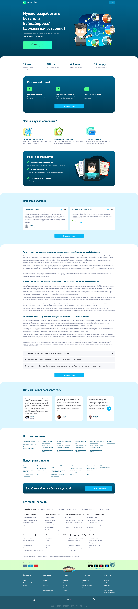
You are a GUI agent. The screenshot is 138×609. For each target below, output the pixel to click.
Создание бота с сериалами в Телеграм (64, 442)
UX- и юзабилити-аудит (93, 522)
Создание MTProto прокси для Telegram (77, 473)
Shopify (48, 545)
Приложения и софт (30, 535)
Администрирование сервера (76, 538)
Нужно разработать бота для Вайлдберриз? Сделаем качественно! (64, 556)
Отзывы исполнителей (88, 587)
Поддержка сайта (50, 525)
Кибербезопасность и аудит (76, 548)
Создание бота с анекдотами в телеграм (47, 446)
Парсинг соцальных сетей (30, 520)
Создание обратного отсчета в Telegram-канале (58, 475)
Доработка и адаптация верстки (95, 520)
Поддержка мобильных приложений (33, 548)
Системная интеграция (71, 525)
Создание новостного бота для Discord (47, 442)
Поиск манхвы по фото (42, 465)
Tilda (47, 540)
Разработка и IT (108, 580)
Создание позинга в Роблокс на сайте (42, 469)
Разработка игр (49, 527)
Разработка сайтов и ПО (29, 556)
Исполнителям (45, 583)
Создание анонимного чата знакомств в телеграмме (63, 446)
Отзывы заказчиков (87, 585)
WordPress (49, 538)
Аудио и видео (107, 585)
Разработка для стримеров (52, 530)
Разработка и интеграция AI (74, 514)
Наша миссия (85, 578)
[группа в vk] (25, 566)
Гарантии (25, 585)
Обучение (44, 580)
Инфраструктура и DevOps (77, 535)
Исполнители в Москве (109, 592)
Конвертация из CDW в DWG (42, 473)
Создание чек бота (92, 465)
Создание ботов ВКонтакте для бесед (65, 450)
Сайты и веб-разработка (53, 514)
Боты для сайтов (94, 543)
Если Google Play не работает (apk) (96, 568)
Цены (24, 580)
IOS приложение (27, 538)
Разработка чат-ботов (97, 535)
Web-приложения (27, 545)
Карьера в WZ (85, 580)
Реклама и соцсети (108, 578)
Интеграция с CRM (94, 545)
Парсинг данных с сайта (30, 517)
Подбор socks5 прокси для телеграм (28, 475)
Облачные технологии (74, 545)
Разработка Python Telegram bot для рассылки (97, 442)
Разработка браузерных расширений (33, 550)
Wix (47, 543)
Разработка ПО (49, 522)
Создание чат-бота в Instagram (80, 450)
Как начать (25, 578)
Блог (64, 583)
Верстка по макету (91, 517)
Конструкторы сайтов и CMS (56, 535)
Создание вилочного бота (111, 442)
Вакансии (65, 580)
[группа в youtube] (36, 566)
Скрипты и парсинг (29, 514)
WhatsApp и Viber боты (95, 540)
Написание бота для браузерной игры (80, 446)
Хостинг (70, 543)
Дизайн (105, 583)
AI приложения (27, 543)
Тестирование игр (91, 527)
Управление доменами (74, 540)
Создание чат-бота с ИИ (80, 442)
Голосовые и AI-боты (95, 548)
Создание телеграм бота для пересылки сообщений (30, 447)
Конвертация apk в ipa (91, 473)
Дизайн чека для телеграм (76, 465)
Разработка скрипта (28, 522)
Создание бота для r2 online (47, 450)
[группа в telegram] (30, 566)
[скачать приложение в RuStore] (107, 566)
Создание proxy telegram (27, 466)
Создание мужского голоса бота (31, 441)
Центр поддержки (67, 578)
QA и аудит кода (91, 530)
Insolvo (65, 585)
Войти (112, 2)
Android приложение (28, 540)
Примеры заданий (27, 583)
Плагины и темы (50, 548)
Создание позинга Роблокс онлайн (57, 466)
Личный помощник (108, 590)
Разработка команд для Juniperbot (96, 450)
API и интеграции (69, 517)
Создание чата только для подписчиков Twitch (96, 446)
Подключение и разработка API (74, 522)
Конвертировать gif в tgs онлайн (92, 469)
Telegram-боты (93, 538)
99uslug (65, 590)
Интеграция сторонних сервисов (74, 520)
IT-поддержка (72, 550)
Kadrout (65, 587)
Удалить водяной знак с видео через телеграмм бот (58, 470)
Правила (44, 587)
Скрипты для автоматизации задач (33, 525)
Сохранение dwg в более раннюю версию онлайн (76, 469)
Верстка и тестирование (95, 514)
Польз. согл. (85, 583)
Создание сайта (49, 517)
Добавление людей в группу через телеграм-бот (107, 466)
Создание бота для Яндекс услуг (28, 470)
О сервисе (44, 578)
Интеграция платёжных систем (73, 527)
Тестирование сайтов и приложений (96, 525)
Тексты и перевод (108, 587)
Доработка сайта (50, 520)
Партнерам (45, 585)
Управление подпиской (47, 590)
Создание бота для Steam (29, 444)
